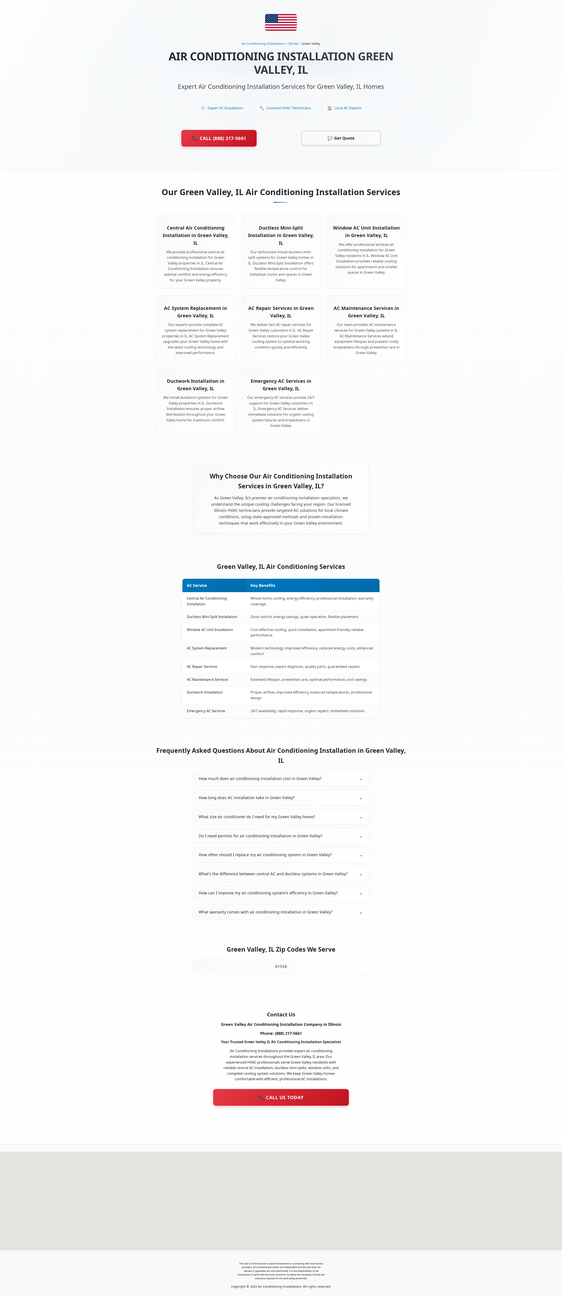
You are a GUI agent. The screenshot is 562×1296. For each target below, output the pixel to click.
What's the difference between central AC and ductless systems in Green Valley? (273, 873)
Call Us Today (281, 1097)
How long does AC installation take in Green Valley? (247, 797)
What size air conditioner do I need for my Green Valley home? (257, 816)
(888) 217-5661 (288, 1033)
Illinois (293, 43)
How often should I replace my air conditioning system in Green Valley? (265, 854)
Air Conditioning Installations (263, 43)
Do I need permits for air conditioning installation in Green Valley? (260, 835)
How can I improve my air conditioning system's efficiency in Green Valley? (268, 892)
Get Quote (341, 138)
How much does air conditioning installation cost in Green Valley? (260, 778)
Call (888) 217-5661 (219, 138)
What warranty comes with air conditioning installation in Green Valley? (265, 912)
